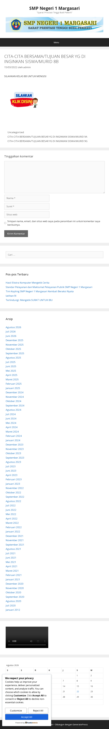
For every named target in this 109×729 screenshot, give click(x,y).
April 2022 (11, 518)
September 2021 (15, 544)
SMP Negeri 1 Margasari (54, 8)
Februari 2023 (14, 479)
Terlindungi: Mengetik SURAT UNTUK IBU (29, 300)
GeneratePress (80, 724)
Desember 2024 (14, 392)
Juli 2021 (11, 553)
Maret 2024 (12, 431)
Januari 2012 (13, 609)
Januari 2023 (13, 483)
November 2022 (15, 488)
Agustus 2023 (13, 462)
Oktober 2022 (13, 492)
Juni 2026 (11, 336)
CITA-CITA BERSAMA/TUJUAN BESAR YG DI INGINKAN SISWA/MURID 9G (47, 141)
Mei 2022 (11, 514)
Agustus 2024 (13, 409)
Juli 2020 (11, 605)
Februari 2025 (14, 383)
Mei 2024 (11, 423)
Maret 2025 (12, 379)
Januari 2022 (13, 531)
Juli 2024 (11, 414)
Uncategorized (16, 132)
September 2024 (15, 405)
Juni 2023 (11, 470)
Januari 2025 (13, 388)
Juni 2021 (11, 557)
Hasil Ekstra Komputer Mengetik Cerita (27, 282)
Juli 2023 (11, 466)
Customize (16, 710)
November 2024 (15, 396)
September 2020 (15, 596)
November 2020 (15, 588)
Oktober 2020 (13, 592)
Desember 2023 (14, 444)
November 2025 (15, 344)
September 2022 (15, 496)
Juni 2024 (11, 418)
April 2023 (11, 475)
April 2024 (11, 427)
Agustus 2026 (13, 327)
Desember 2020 (14, 583)
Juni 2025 (11, 366)
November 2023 (15, 449)
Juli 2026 (11, 331)
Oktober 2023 (13, 453)
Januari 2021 (13, 579)
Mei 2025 (11, 370)
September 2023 (15, 457)
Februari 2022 (14, 527)
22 (78, 691)
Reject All (38, 710)
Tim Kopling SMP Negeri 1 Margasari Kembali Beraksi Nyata (40, 291)
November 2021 (15, 540)
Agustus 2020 (13, 601)
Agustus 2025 (13, 357)
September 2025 (15, 353)
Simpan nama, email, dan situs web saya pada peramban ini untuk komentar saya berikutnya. (53, 223)
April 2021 (11, 566)
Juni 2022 (11, 509)
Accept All (26, 717)
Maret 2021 (12, 570)
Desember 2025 (14, 340)
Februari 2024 (14, 435)
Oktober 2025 (13, 349)
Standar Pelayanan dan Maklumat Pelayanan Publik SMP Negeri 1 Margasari (49, 287)
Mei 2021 (11, 562)
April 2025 (11, 375)
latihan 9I (11, 295)
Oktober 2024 (13, 401)
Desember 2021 (14, 536)
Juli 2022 (11, 505)
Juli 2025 (11, 362)
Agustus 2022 (13, 501)
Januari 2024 (13, 440)
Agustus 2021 (13, 549)
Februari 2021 (14, 575)
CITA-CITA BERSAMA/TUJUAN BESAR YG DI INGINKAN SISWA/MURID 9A (47, 136)
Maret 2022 (12, 522)
